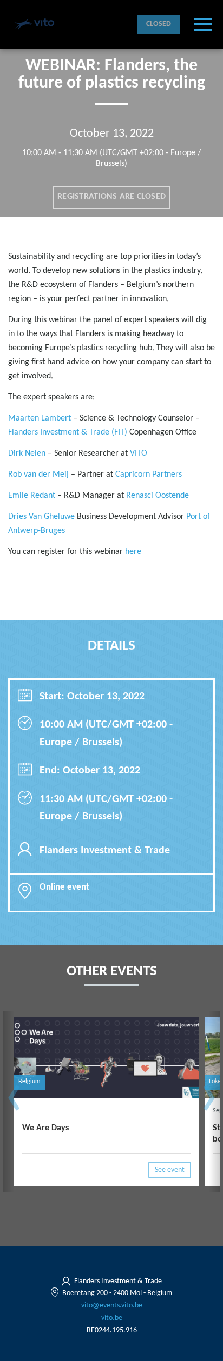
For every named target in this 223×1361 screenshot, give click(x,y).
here (134, 552)
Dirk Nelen (26, 453)
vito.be (111, 1318)
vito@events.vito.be (111, 1306)
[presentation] (14, 1103)
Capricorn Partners (148, 474)
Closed (159, 24)
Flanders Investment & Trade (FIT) (67, 432)
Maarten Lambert (39, 418)
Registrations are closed (111, 196)
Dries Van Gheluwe (41, 516)
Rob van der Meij (38, 474)
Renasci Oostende (157, 495)
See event (170, 1170)
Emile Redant (31, 495)
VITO (138, 453)
